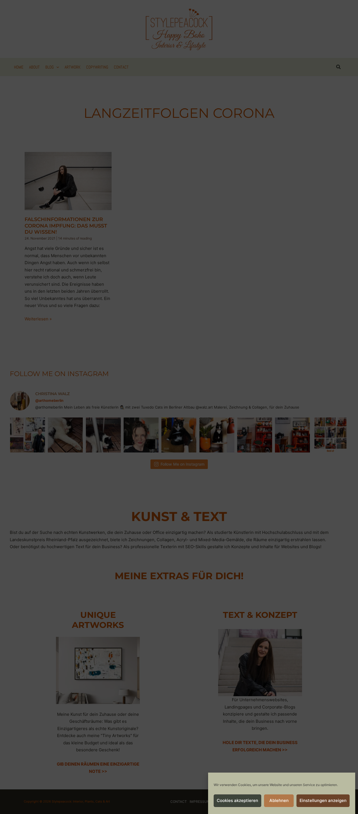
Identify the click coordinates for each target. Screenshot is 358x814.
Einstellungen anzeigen (323, 800)
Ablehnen (279, 800)
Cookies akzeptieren (237, 800)
